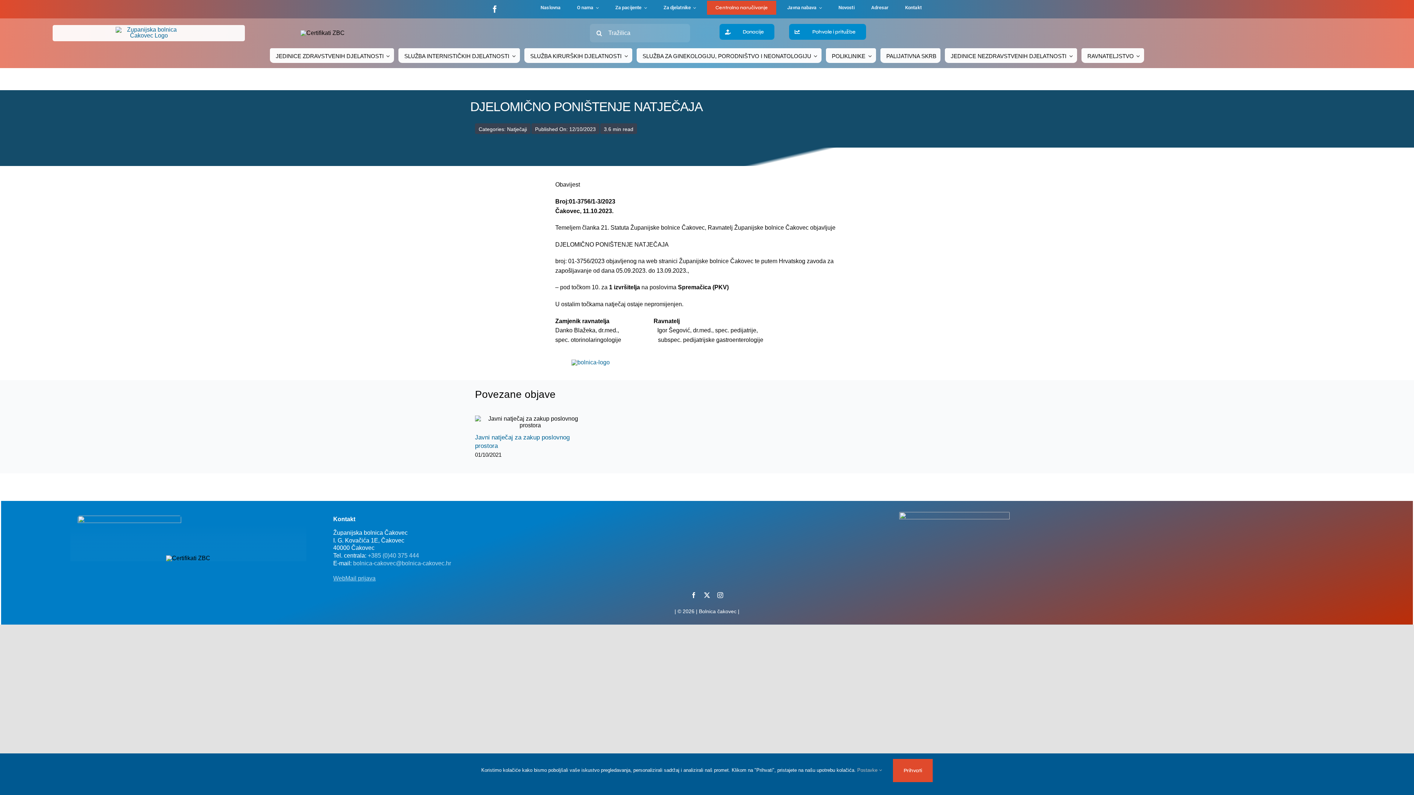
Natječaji (517, 129)
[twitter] (707, 595)
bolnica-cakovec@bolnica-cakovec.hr (402, 563)
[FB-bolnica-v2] (954, 515)
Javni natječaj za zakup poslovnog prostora (524, 422)
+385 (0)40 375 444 (393, 555)
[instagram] (720, 595)
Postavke (868, 770)
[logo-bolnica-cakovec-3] (590, 362)
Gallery (536, 422)
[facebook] (495, 9)
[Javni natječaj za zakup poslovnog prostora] (530, 422)
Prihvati (913, 770)
